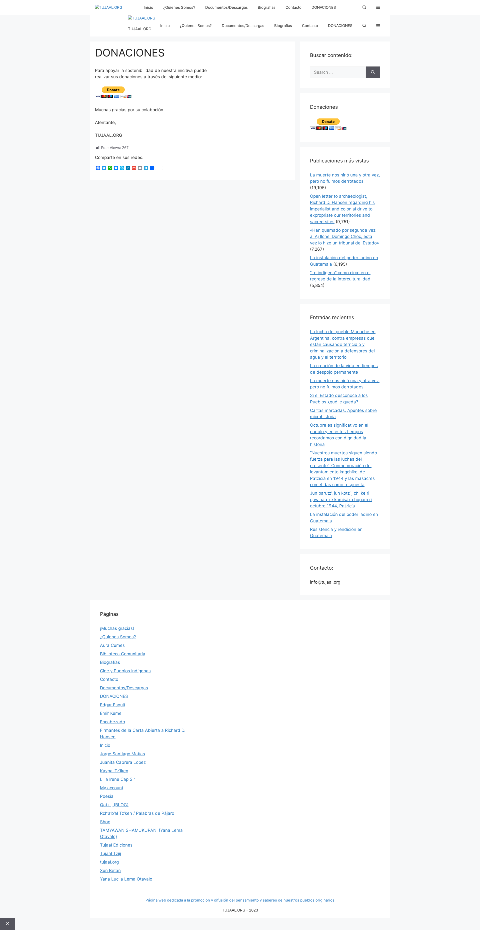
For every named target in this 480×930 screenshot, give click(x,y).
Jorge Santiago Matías (122, 753)
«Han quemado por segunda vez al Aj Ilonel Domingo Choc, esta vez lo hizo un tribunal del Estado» (344, 236)
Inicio (148, 7)
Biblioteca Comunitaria (122, 653)
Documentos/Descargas (226, 7)
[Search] (373, 72)
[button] (364, 7)
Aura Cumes (112, 645)
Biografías (267, 7)
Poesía (107, 796)
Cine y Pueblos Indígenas (125, 670)
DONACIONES (324, 7)
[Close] (7, 924)
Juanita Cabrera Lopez (123, 762)
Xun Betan (110, 870)
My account (111, 787)
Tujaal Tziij (110, 853)
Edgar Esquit (112, 704)
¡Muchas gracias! (117, 628)
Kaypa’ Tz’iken (114, 770)
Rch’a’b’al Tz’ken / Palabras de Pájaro (137, 813)
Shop (105, 821)
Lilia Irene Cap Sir (117, 779)
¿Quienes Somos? (179, 7)
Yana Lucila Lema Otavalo (126, 879)
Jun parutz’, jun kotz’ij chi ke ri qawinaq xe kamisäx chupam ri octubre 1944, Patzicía (341, 499)
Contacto (294, 7)
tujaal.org (109, 862)
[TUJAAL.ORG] (108, 7)
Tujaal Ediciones (116, 845)
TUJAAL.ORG (139, 28)
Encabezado (112, 721)
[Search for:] (338, 72)
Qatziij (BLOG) (114, 804)
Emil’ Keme (111, 713)
